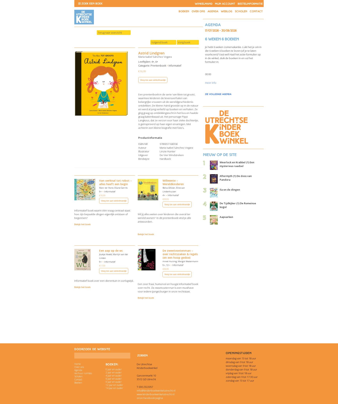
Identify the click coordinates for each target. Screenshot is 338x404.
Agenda (213, 11)
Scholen (241, 11)
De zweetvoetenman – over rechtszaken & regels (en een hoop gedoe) (180, 254)
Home (77, 364)
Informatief (175, 65)
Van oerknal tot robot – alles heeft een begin (115, 182)
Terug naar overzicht (110, 32)
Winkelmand (203, 3)
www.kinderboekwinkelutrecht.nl (155, 394)
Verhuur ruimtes (83, 373)
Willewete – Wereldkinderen (173, 182)
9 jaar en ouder (114, 382)
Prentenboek (158, 65)
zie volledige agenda (218, 94)
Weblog (226, 11)
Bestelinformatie (250, 3)
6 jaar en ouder (114, 378)
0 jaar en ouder (114, 369)
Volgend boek (159, 42)
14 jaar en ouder (114, 388)
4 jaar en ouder (114, 375)
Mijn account (225, 3)
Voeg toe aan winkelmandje (153, 80)
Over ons (198, 11)
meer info (210, 82)
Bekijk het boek (82, 224)
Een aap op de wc (111, 250)
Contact (256, 11)
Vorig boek (184, 42)
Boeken (184, 11)
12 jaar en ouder (114, 385)
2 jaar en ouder (114, 372)
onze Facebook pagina (150, 398)
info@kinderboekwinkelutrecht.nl (156, 390)
